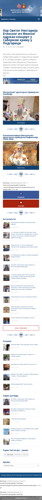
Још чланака (21, 328)
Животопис (21, 168)
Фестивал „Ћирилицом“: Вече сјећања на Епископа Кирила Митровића (23, 266)
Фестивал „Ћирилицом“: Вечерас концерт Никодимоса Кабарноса (23, 410)
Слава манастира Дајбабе (18, 419)
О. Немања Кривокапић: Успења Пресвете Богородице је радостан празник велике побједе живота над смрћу (23, 276)
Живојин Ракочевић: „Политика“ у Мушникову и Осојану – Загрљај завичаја (24, 375)
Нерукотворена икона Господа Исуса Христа (24, 297)
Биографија (21, 123)
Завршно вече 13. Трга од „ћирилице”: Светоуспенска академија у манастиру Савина (24, 246)
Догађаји (21, 47)
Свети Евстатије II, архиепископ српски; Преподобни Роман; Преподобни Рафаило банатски (23, 308)
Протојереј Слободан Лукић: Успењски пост (23, 364)
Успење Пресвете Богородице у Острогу (22, 318)
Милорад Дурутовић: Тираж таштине (21, 384)
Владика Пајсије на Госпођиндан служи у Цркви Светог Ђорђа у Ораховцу (25, 429)
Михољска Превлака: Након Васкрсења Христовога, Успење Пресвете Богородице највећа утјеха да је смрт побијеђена (23, 287)
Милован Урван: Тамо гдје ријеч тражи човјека (24, 344)
